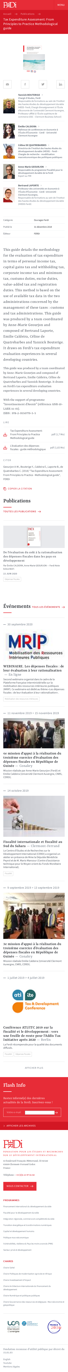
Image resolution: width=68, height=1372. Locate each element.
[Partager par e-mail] (7, 84)
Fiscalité (8, 873)
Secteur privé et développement (17, 1250)
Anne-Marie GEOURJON (35, 565)
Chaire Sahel (9, 1267)
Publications (27, 14)
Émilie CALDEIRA (15, 565)
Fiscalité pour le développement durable (21, 1212)
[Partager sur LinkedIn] (60, 84)
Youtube (7, 1363)
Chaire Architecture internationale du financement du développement (27, 1288)
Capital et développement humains (18, 1231)
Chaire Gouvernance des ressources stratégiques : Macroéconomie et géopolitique (33, 1303)
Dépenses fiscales (12, 579)
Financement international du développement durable (27, 1206)
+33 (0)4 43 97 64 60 (25, 1175)
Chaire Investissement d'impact (17, 1280)
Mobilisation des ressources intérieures (21, 698)
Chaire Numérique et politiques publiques (21, 1295)
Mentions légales (11, 1366)
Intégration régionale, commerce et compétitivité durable (28, 1218)
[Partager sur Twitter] (43, 84)
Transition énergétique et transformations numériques (27, 1225)
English (6, 1359)
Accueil (7, 14)
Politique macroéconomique (16, 1237)
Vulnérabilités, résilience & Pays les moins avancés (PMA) (28, 1243)
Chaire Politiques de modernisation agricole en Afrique (27, 1273)
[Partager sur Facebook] (25, 84)
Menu (61, 5)
